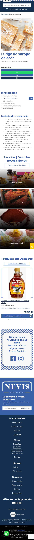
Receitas (6, 14)
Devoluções (17, 493)
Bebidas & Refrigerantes (17, 451)
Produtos (17, 444)
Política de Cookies (23, 526)
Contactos (17, 435)
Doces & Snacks (17, 448)
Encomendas (17, 481)
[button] (17, 70)
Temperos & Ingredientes (17, 449)
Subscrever (25, 408)
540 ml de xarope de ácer (10, 98)
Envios (17, 489)
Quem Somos (17, 427)
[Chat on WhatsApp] (6, 533)
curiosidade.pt (21, 530)
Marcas (17, 440)
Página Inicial (17, 422)
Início (2, 14)
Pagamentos (17, 485)
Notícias (17, 431)
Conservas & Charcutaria (17, 453)
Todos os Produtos (17, 446)
